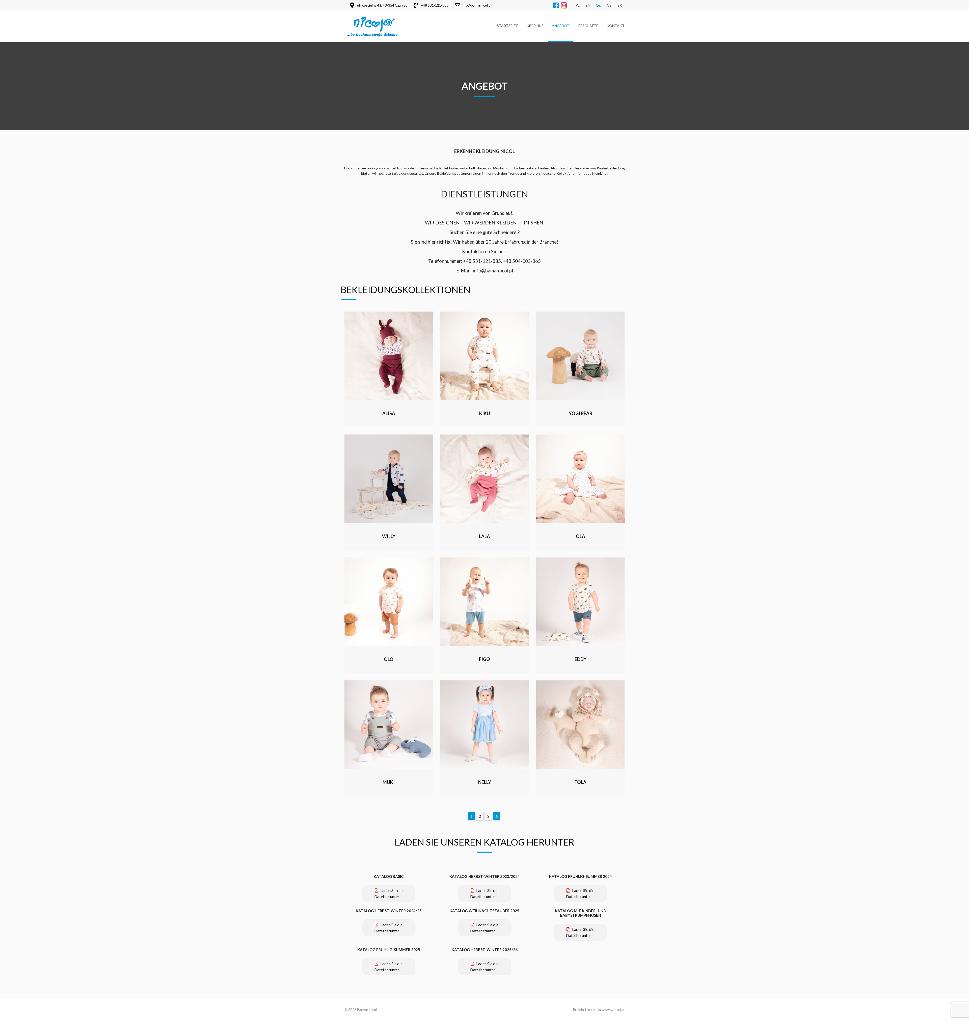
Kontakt (616, 25)
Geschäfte (588, 25)
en (588, 5)
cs (609, 5)
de (598, 5)
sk (619, 5)
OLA (580, 536)
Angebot (560, 25)
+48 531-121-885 (434, 5)
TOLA (580, 782)
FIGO (484, 659)
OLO (388, 659)
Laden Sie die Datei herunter (388, 893)
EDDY (580, 659)
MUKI (389, 782)
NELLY (484, 782)
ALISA (388, 413)
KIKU (484, 413)
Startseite (507, 25)
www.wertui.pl (613, 1009)
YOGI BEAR (580, 413)
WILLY (388, 536)
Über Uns (535, 25)
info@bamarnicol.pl (476, 5)
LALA (484, 536)
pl (578, 5)
